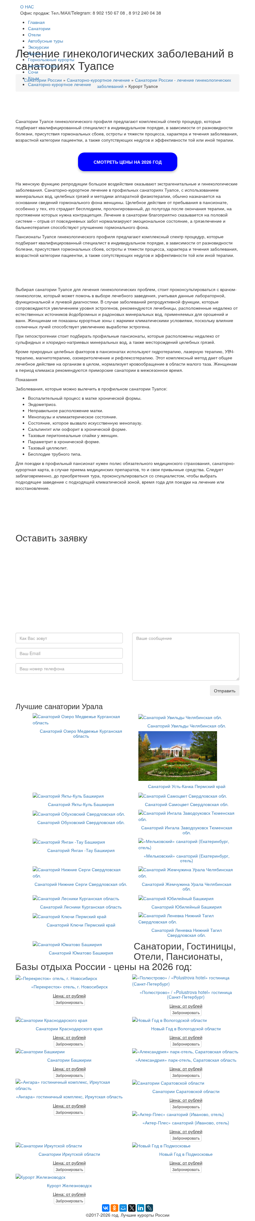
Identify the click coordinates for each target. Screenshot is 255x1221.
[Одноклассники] (114, 1208)
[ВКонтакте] (105, 1208)
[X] (132, 1208)
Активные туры (43, 65)
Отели (34, 34)
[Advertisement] (127, 589)
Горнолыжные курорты (51, 59)
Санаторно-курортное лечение (59, 84)
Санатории (39, 28)
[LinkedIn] (140, 1208)
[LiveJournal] (149, 1208)
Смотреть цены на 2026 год (128, 162)
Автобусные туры (45, 41)
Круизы (35, 53)
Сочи (33, 72)
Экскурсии (38, 47)
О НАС (27, 6)
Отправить (224, 690)
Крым (33, 78)
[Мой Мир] (123, 1208)
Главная (36, 22)
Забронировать (69, 1002)
